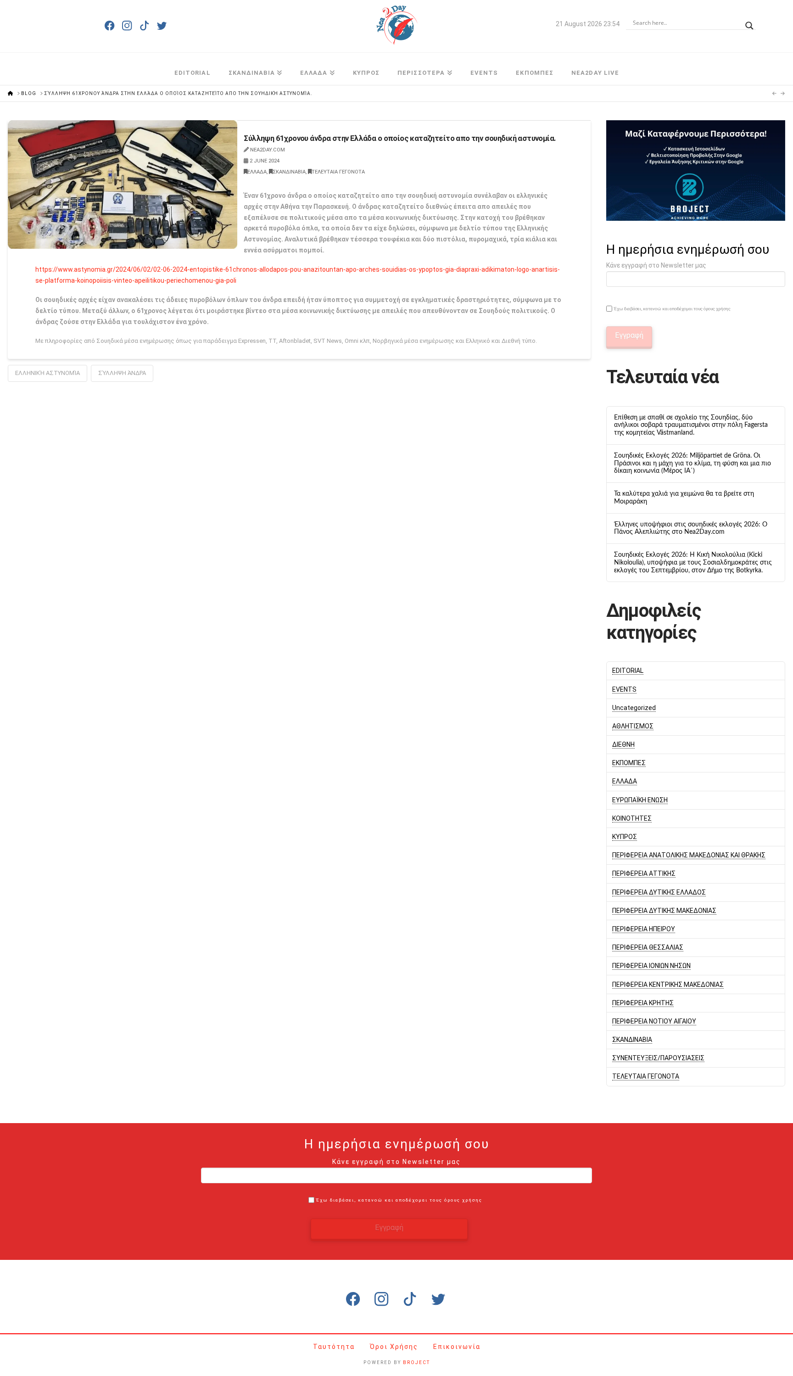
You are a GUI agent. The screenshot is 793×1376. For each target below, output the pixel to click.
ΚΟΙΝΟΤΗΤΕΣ (632, 818)
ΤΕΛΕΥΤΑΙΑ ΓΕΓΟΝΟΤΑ (338, 172)
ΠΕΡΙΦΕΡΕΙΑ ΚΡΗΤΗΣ (643, 1003)
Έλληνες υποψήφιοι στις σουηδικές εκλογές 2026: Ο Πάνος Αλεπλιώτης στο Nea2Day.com (690, 528)
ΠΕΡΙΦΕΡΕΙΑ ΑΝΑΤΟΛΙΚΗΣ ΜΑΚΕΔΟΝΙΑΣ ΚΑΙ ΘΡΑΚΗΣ (688, 855)
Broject (416, 1362)
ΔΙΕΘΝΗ (623, 744)
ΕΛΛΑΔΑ (257, 172)
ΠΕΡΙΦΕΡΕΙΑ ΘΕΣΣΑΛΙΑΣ (647, 947)
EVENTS (624, 689)
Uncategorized (634, 707)
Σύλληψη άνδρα (122, 372)
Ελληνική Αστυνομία (47, 372)
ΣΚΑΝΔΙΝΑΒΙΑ (289, 172)
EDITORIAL (627, 670)
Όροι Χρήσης (395, 1346)
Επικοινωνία (456, 1346)
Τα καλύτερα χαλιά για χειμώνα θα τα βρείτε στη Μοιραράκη (684, 498)
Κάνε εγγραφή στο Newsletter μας (656, 265)
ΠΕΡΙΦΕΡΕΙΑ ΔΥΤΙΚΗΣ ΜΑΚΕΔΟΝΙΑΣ (664, 910)
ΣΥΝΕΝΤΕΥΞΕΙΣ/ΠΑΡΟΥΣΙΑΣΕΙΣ (658, 1058)
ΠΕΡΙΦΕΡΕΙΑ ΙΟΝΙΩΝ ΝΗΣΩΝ (651, 965)
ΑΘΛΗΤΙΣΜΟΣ (632, 726)
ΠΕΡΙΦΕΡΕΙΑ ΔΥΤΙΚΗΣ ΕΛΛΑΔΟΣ (659, 892)
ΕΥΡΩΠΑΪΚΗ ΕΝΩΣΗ (640, 800)
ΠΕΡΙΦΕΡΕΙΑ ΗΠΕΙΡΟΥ (643, 929)
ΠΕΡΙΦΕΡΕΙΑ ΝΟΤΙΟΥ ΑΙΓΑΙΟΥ (654, 1021)
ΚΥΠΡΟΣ (624, 836)
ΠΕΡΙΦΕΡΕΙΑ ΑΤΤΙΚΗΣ (644, 873)
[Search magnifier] (749, 23)
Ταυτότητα (335, 1346)
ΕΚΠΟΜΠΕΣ (629, 762)
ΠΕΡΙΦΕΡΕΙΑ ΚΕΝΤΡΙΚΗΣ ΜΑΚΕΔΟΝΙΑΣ (668, 984)
